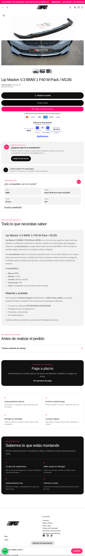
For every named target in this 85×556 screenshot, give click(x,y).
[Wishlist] (78, 7)
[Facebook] (43, 535)
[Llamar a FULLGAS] (75, 7)
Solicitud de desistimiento (51, 533)
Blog (6, 536)
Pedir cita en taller (20, 158)
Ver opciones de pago (42, 381)
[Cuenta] (70, 7)
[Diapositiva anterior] (3, 40)
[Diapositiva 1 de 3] (36, 71)
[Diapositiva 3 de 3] (49, 71)
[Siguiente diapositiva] (81, 40)
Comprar (76, 551)
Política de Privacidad (50, 528)
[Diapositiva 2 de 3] (42, 71)
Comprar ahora (42, 103)
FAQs (6, 540)
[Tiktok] (51, 535)
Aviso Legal (46, 526)
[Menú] (2, 7)
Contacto (45, 520)
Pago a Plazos (47, 523)
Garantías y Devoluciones (51, 531)
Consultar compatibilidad (12, 207)
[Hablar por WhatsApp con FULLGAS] (5, 551)
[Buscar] (7, 7)
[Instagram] (47, 535)
